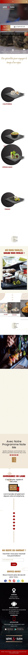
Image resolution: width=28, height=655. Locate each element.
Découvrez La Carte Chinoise (15, 325)
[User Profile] (14, 352)
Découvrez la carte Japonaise (15, 238)
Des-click (24, 651)
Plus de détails (15, 460)
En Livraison (5, 28)
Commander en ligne (14, 653)
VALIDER (14, 564)
